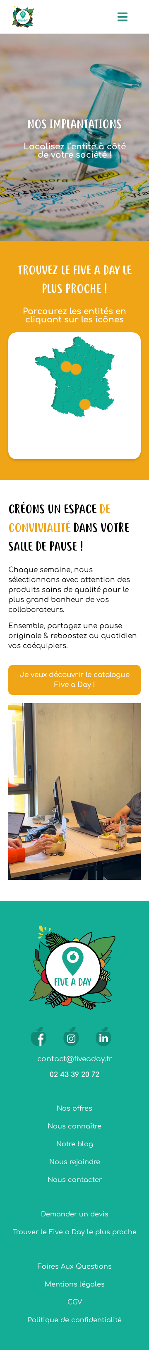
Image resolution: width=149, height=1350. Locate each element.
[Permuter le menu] (122, 16)
